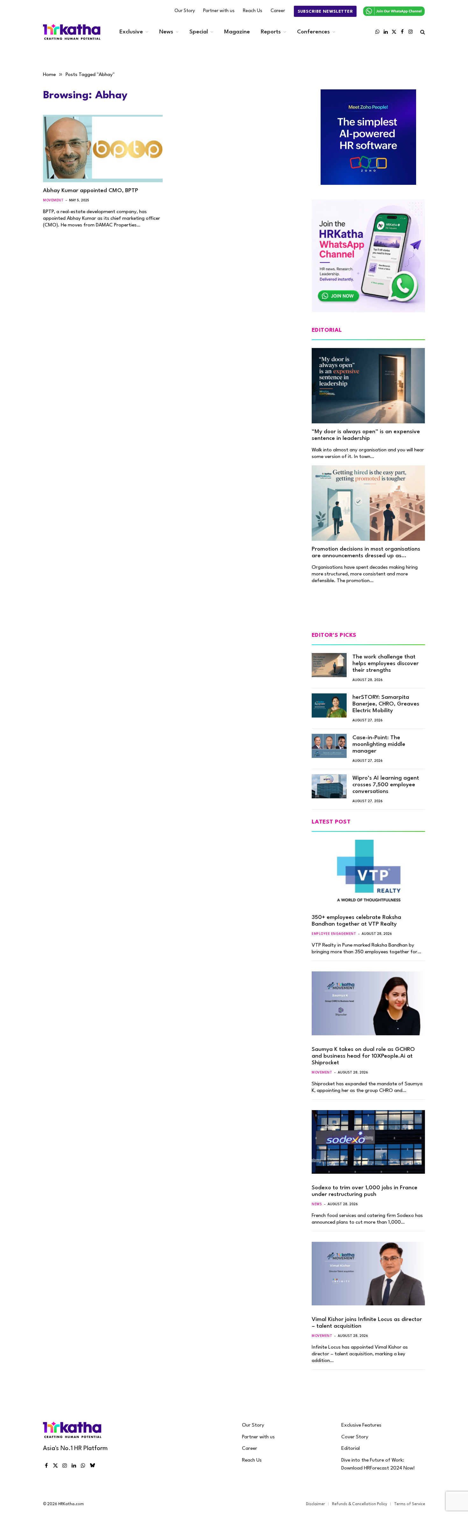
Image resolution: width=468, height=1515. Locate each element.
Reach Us (252, 11)
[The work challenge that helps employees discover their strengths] (329, 665)
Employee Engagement (334, 933)
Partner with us (219, 11)
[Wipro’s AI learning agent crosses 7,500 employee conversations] (329, 786)
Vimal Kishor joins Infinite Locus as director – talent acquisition (367, 1323)
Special (198, 32)
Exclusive (131, 32)
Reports (271, 32)
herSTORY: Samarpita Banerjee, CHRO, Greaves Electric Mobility (385, 704)
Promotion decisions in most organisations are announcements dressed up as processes (366, 552)
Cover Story (354, 1437)
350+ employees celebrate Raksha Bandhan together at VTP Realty (356, 921)
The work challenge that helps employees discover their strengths (385, 663)
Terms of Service (409, 1504)
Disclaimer (315, 1504)
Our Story (184, 11)
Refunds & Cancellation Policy (359, 1504)
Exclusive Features (361, 1425)
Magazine (237, 32)
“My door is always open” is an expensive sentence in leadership (366, 435)
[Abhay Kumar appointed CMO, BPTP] (103, 148)
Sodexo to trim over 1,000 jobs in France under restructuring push (364, 1191)
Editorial (350, 1448)
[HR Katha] (71, 32)
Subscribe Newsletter (325, 12)
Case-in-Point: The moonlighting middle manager (378, 744)
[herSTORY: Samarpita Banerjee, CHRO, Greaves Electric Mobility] (329, 705)
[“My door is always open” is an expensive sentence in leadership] (368, 385)
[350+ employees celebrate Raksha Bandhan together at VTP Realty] (368, 871)
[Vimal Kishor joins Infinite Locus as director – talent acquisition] (368, 1273)
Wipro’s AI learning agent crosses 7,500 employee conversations (385, 784)
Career (278, 11)
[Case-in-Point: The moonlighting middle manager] (329, 746)
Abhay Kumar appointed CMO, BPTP (90, 190)
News (166, 32)
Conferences (313, 32)
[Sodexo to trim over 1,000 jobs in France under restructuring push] (368, 1142)
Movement (53, 200)
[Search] (422, 32)
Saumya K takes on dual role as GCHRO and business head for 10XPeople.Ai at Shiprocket (363, 1056)
